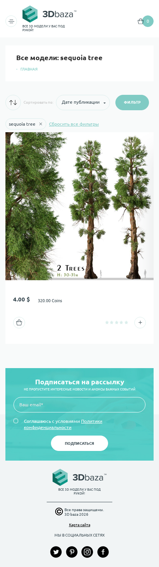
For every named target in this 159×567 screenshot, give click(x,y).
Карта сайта (79, 525)
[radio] (107, 322)
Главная (28, 69)
